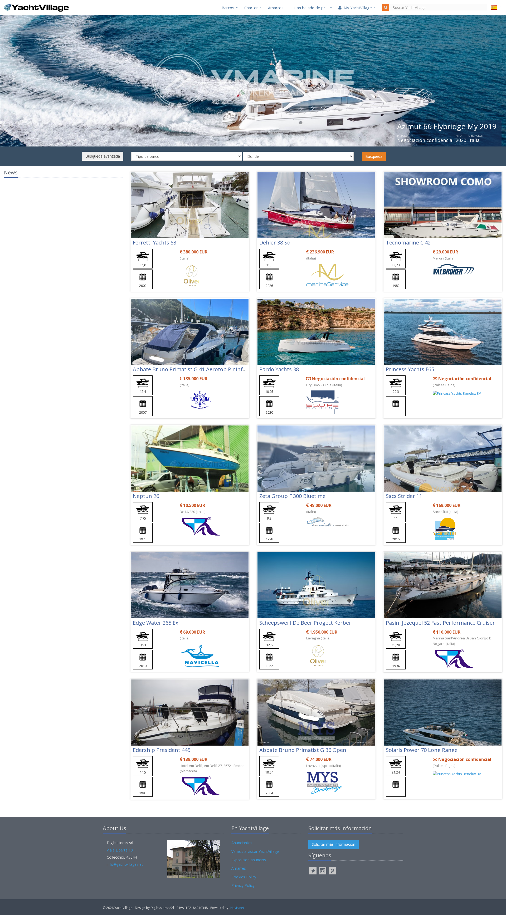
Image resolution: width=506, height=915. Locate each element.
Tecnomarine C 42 (408, 242)
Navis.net (237, 908)
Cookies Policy (243, 876)
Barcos (228, 7)
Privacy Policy (243, 885)
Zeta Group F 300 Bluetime (292, 496)
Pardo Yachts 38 (279, 369)
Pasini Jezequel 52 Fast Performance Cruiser (440, 622)
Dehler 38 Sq (274, 242)
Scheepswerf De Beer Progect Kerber (305, 622)
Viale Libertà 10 (120, 850)
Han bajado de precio (313, 7)
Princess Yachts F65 (410, 369)
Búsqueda (373, 156)
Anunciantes (241, 842)
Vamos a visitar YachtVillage (255, 851)
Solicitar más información (333, 844)
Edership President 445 (161, 749)
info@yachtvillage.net (125, 864)
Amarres (276, 7)
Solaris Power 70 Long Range (422, 749)
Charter (251, 7)
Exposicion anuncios (248, 859)
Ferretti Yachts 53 (154, 242)
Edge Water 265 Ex (155, 622)
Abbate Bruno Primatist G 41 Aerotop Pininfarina (194, 369)
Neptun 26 (146, 496)
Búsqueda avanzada (102, 156)
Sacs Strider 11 (404, 496)
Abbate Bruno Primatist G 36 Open (302, 749)
